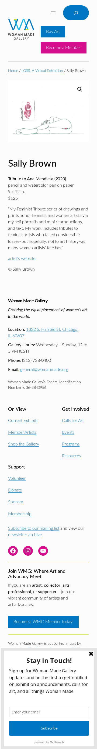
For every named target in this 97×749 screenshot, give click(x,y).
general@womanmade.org (44, 369)
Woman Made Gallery (27, 301)
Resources (71, 456)
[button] (80, 89)
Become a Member (63, 47)
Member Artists (22, 432)
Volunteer (17, 478)
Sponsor (15, 502)
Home (13, 71)
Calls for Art (73, 420)
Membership (20, 514)
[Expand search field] (76, 12)
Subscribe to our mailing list (33, 528)
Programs (70, 444)
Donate (15, 490)
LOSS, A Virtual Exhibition (42, 71)
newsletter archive (25, 535)
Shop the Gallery (23, 444)
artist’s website (21, 258)
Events (68, 432)
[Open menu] (53, 13)
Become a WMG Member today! (43, 622)
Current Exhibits (23, 420)
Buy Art (53, 31)
